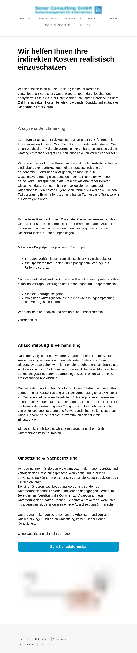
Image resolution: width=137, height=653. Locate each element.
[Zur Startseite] (68, 12)
